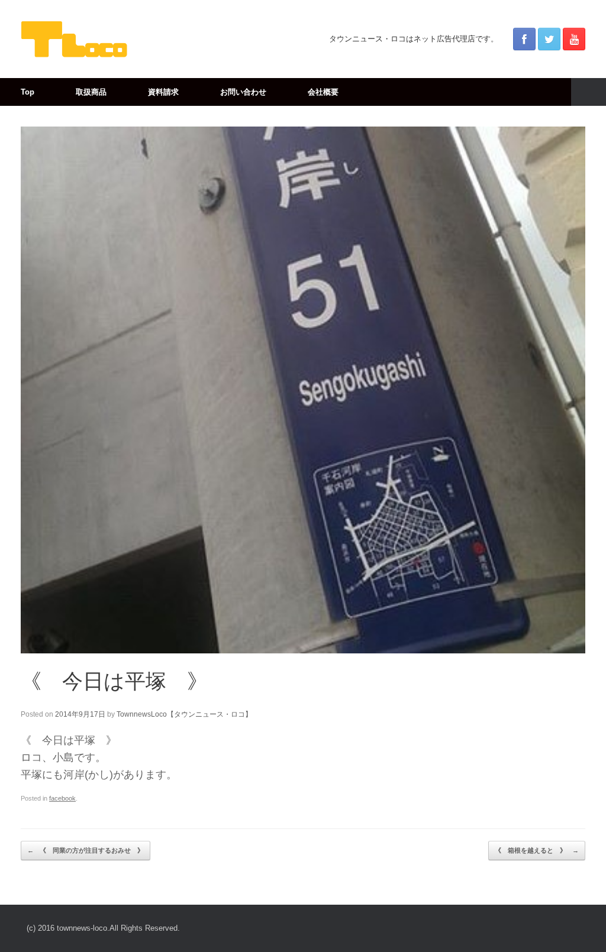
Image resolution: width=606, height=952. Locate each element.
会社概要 (323, 92)
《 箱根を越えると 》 (537, 850)
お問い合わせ (243, 92)
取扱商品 (91, 92)
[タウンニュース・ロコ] (74, 39)
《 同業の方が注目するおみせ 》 (85, 850)
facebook (62, 798)
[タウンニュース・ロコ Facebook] (524, 39)
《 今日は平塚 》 (114, 680)
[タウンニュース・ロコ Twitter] (549, 39)
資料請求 (163, 92)
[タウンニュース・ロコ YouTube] (574, 39)
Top (27, 92)
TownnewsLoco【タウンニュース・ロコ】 (184, 714)
